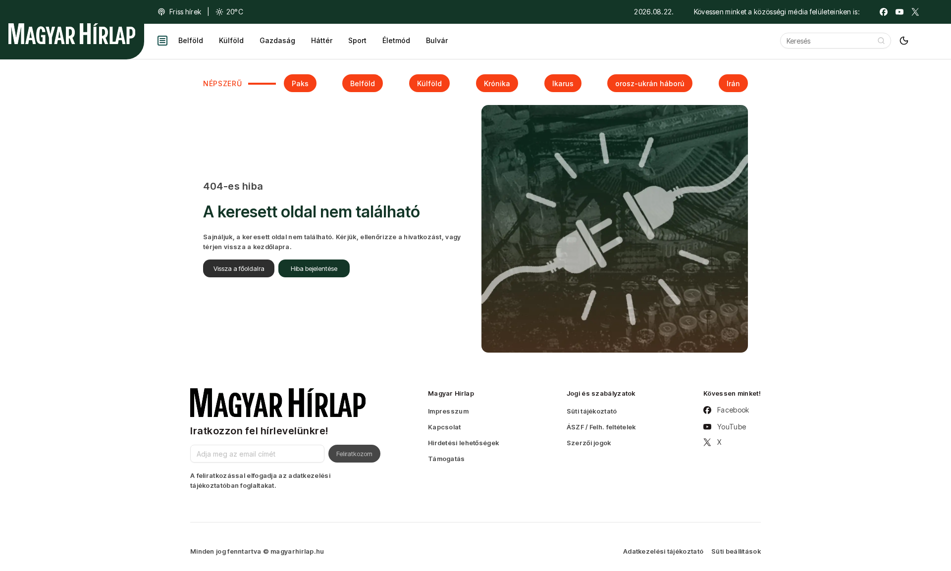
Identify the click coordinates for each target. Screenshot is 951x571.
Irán (733, 83)
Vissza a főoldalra (238, 268)
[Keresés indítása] (881, 41)
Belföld (190, 40)
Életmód (396, 40)
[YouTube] (899, 12)
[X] (915, 12)
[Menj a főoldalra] (71, 33)
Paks (300, 83)
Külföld (231, 40)
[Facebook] (884, 12)
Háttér (321, 40)
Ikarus (563, 83)
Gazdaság (277, 40)
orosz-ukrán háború (650, 83)
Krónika (497, 83)
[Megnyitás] (162, 41)
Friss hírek (185, 11)
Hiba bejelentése (314, 268)
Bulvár (437, 40)
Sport (357, 40)
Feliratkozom (354, 454)
